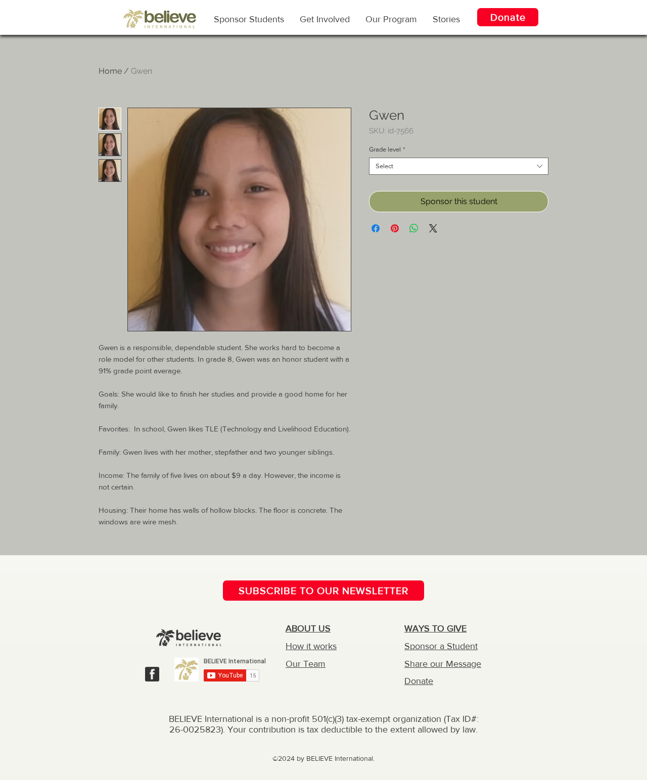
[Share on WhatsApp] (414, 228)
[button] (391, 18)
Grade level (387, 149)
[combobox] (458, 166)
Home (110, 71)
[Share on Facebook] (375, 228)
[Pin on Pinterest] (395, 228)
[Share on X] (433, 228)
